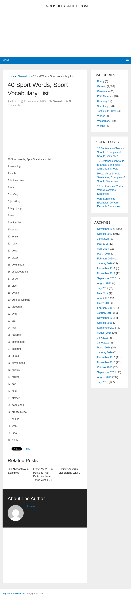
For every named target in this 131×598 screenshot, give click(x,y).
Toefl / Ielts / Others (108, 111)
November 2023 (106, 229)
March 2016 (104, 347)
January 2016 (105, 352)
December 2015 (106, 357)
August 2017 (104, 283)
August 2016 (104, 332)
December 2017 (106, 268)
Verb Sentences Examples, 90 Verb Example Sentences (108, 202)
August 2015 (104, 377)
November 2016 (106, 318)
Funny (100, 81)
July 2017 (102, 288)
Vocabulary (103, 121)
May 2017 (102, 293)
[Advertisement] (31, 34)
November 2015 (106, 362)
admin (13, 101)
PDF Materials (105, 96)
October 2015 (104, 367)
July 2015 (102, 382)
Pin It (27, 448)
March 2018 (104, 253)
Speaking (102, 106)
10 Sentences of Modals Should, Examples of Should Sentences (110, 152)
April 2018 (103, 248)
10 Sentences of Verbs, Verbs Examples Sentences (110, 190)
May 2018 (102, 243)
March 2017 (104, 303)
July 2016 (102, 337)
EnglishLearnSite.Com (65, 6)
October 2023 (104, 234)
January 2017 (105, 313)
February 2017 (105, 308)
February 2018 (105, 258)
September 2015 (106, 372)
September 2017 (106, 278)
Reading (102, 101)
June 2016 (103, 342)
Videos (101, 116)
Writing (101, 126)
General (57, 101)
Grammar (102, 91)
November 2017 (106, 273)
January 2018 (105, 263)
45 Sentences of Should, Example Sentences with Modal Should (111, 165)
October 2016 (104, 322)
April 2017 (103, 298)
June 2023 (103, 238)
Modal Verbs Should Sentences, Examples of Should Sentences (111, 177)
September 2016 (106, 327)
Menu (6, 60)
